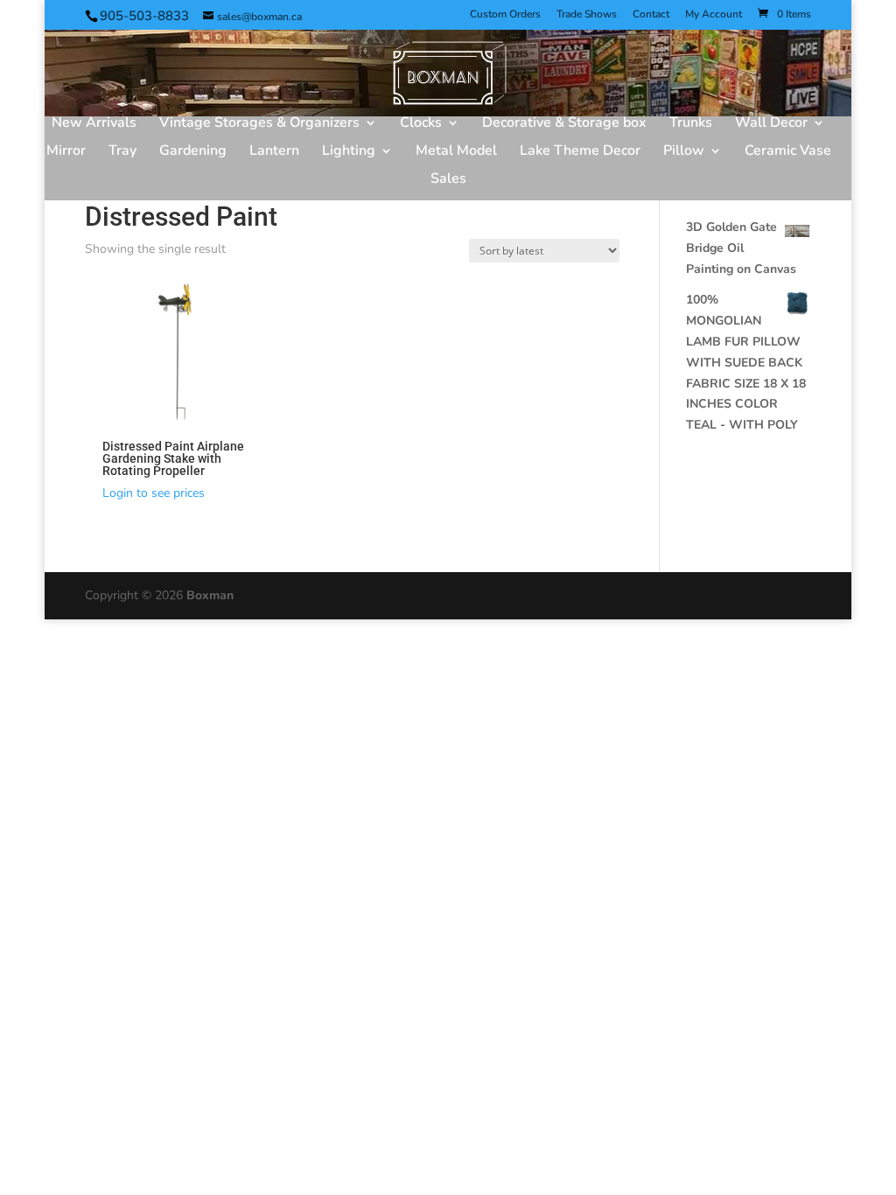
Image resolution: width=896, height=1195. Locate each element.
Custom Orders (505, 15)
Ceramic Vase (788, 152)
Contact (651, 15)
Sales (448, 180)
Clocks (421, 124)
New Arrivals (94, 124)
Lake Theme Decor (580, 152)
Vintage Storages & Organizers (259, 124)
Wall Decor (771, 124)
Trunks (690, 124)
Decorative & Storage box (564, 124)
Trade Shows (586, 15)
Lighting (348, 152)
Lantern (274, 152)
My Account (713, 15)
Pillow (683, 152)
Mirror (66, 152)
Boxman (210, 595)
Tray (122, 152)
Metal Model (456, 152)
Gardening (193, 152)
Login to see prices (153, 493)
